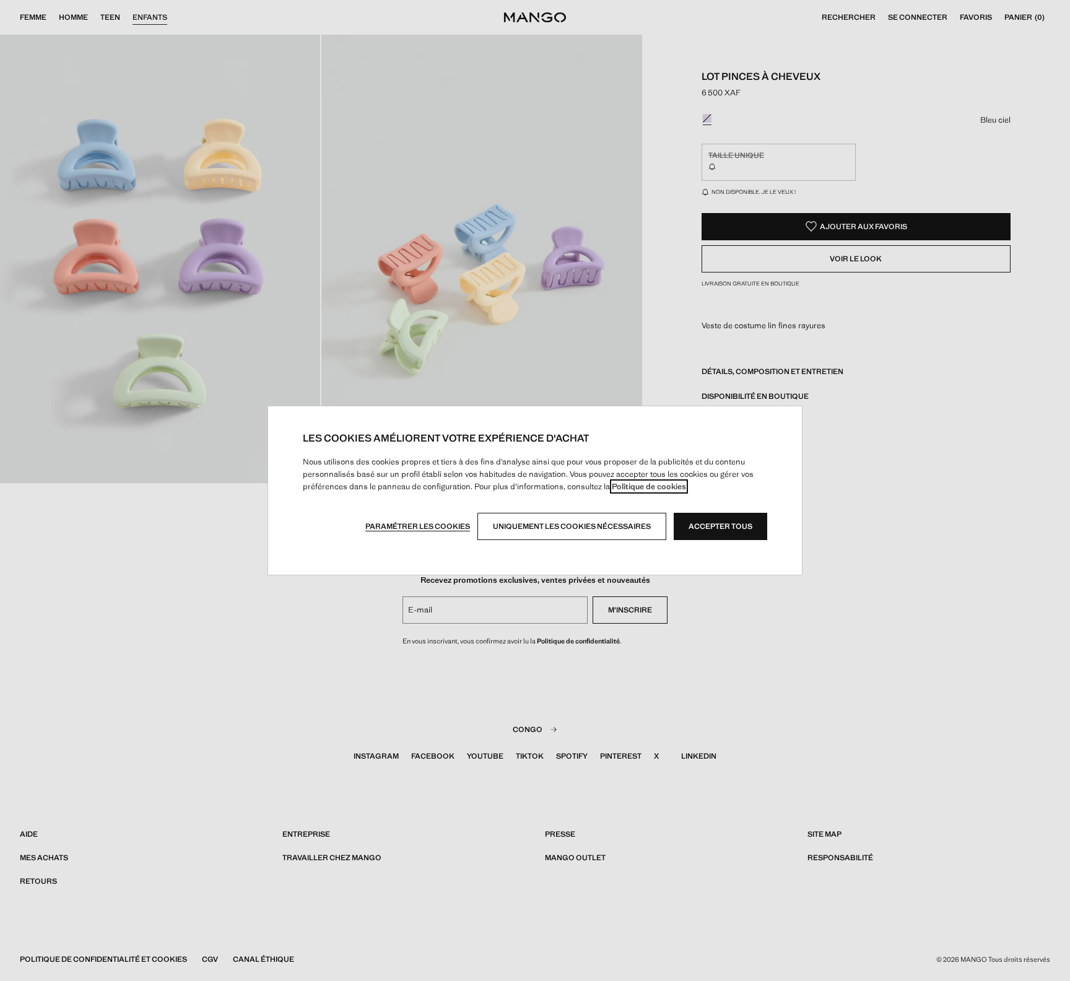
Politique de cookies (649, 486)
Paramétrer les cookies (417, 526)
